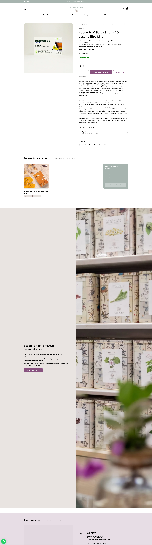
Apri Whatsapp (91, 543)
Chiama (99, 543)
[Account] (123, 9)
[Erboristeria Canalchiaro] (76, 9)
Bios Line (81, 28)
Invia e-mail (105, 543)
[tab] (127, 133)
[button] (25, 9)
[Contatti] (28, 9)
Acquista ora (120, 72)
